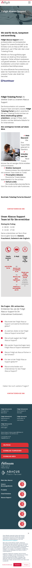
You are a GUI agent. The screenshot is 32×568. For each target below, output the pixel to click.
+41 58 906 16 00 (6, 436)
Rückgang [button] (26, 564)
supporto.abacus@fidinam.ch (17, 288)
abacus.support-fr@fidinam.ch (16, 279)
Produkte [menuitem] (4, 490)
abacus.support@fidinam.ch (16, 269)
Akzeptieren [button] (17, 564)
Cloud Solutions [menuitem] (6, 493)
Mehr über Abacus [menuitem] (6, 480)
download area (9, 456)
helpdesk (7, 445)
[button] (16, 324)
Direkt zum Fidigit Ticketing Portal (24, 275)
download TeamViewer (12, 451)
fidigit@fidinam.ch (5, 438)
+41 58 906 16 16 (8, 267)
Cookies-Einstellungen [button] (7, 564)
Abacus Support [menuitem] (6, 497)
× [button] (28, 533)
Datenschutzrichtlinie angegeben (10, 540)
